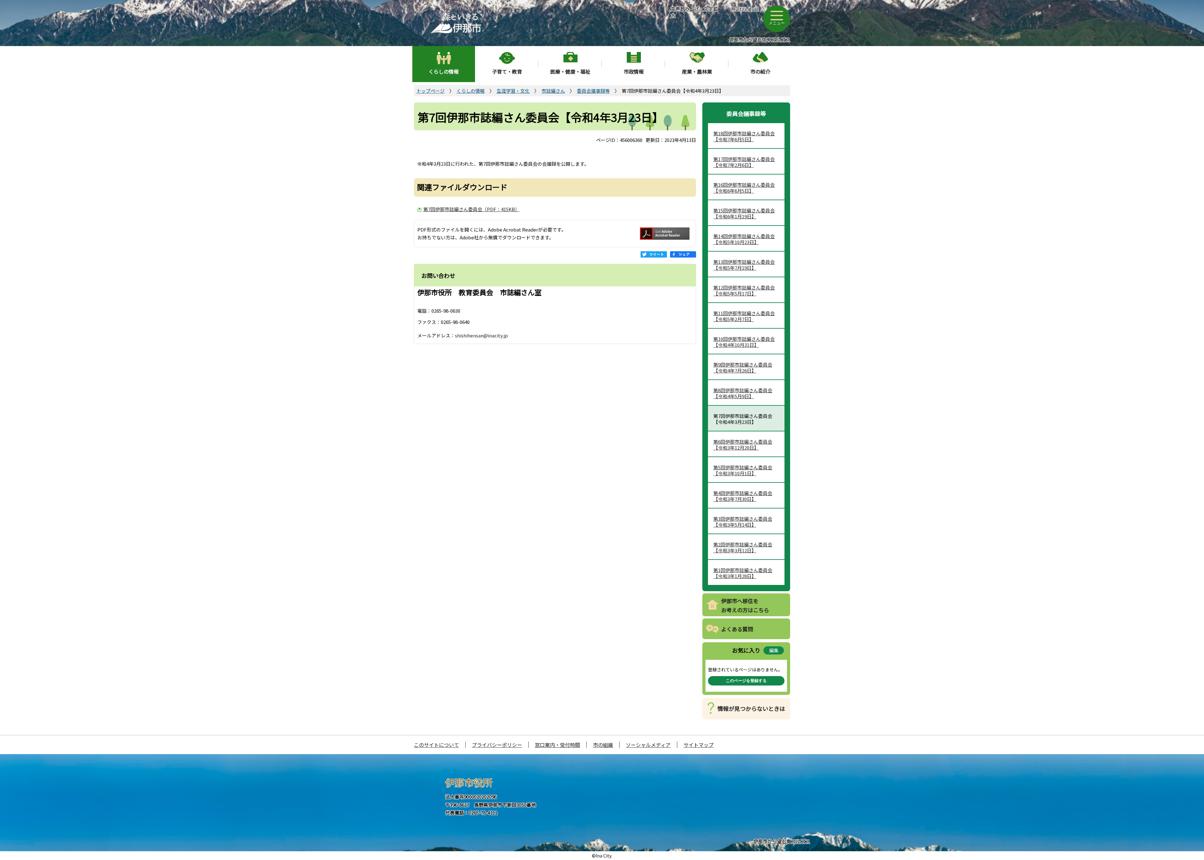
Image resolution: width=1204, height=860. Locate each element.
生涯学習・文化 (513, 90)
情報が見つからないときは (751, 708)
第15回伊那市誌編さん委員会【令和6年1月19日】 (744, 213)
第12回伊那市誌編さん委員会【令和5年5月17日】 (744, 290)
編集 (774, 650)
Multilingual (744, 8)
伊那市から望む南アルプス (781, 841)
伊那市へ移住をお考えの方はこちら (745, 605)
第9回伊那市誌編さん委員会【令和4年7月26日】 (742, 367)
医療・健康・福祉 (570, 71)
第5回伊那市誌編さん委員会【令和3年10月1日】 (742, 470)
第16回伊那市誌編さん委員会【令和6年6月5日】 (744, 187)
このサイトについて (436, 744)
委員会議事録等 (593, 90)
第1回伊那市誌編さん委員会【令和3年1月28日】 (742, 573)
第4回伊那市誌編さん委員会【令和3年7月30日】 (742, 496)
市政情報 (634, 71)
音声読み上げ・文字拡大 (694, 11)
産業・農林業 (697, 71)
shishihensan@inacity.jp (481, 335)
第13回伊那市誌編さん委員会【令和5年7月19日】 (744, 264)
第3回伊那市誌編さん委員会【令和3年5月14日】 (742, 521)
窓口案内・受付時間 (557, 744)
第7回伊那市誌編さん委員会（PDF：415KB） (471, 209)
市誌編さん (553, 90)
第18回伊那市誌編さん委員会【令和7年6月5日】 (744, 136)
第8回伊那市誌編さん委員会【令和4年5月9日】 (742, 393)
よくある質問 (737, 629)
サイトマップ (699, 744)
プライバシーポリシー (497, 744)
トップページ (430, 90)
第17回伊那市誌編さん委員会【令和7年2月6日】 (744, 162)
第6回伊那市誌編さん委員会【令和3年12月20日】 (742, 444)
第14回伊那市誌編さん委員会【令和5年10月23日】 (744, 239)
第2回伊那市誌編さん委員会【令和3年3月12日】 (742, 547)
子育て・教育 (507, 71)
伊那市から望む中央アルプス (759, 39)
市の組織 (603, 744)
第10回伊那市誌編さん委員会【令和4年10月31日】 (744, 342)
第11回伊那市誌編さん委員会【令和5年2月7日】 (744, 316)
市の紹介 (760, 71)
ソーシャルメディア (648, 744)
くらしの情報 (444, 71)
